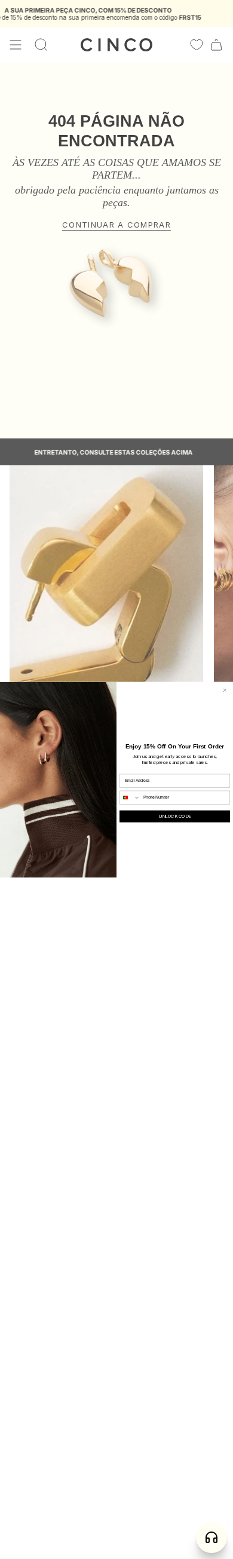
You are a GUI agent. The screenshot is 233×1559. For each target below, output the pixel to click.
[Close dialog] (225, 690)
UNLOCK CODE (174, 817)
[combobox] (130, 797)
